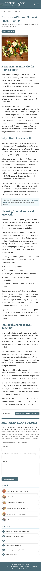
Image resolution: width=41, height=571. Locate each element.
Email (19, 453)
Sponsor (28, 569)
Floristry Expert (14, 3)
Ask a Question (7, 31)
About (7, 566)
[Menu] (38, 4)
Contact (21, 569)
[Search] (34, 4)
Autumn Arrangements (13, 11)
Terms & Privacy (24, 566)
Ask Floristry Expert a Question (26, 413)
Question (4, 461)
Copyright (34, 566)
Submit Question (9, 479)
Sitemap (14, 569)
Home (3, 11)
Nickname (5, 446)
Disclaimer (14, 566)
